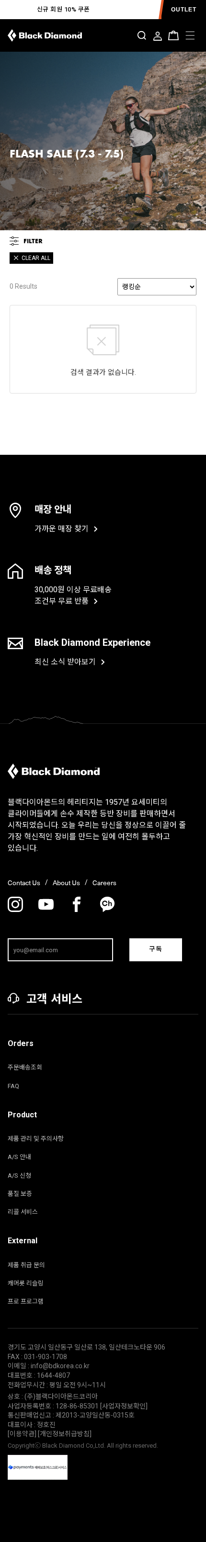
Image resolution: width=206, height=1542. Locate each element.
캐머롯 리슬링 (26, 1283)
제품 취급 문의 (26, 1265)
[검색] (142, 35)
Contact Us (24, 883)
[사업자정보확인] (124, 1406)
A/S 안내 (19, 1156)
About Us (66, 883)
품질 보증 (20, 1193)
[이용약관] (23, 1434)
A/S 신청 (19, 1175)
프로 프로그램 (26, 1301)
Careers (104, 883)
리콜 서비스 (23, 1212)
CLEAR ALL (36, 258)
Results (23, 286)
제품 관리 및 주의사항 (36, 1138)
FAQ (13, 1086)
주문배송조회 (25, 1067)
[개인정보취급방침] (65, 1434)
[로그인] (157, 37)
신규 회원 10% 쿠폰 (63, 9)
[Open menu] (190, 35)
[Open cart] (173, 35)
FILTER (33, 240)
